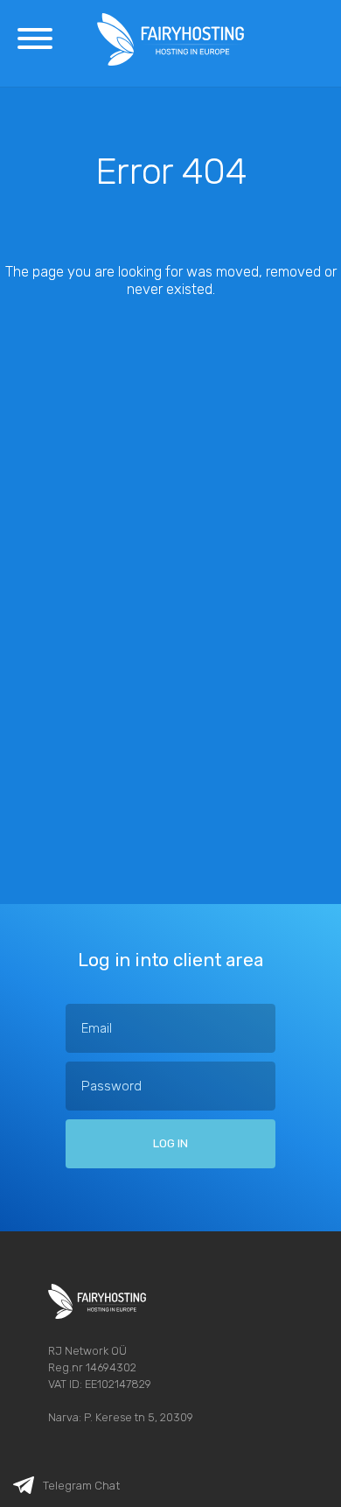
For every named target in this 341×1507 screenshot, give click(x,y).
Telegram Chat (81, 1485)
